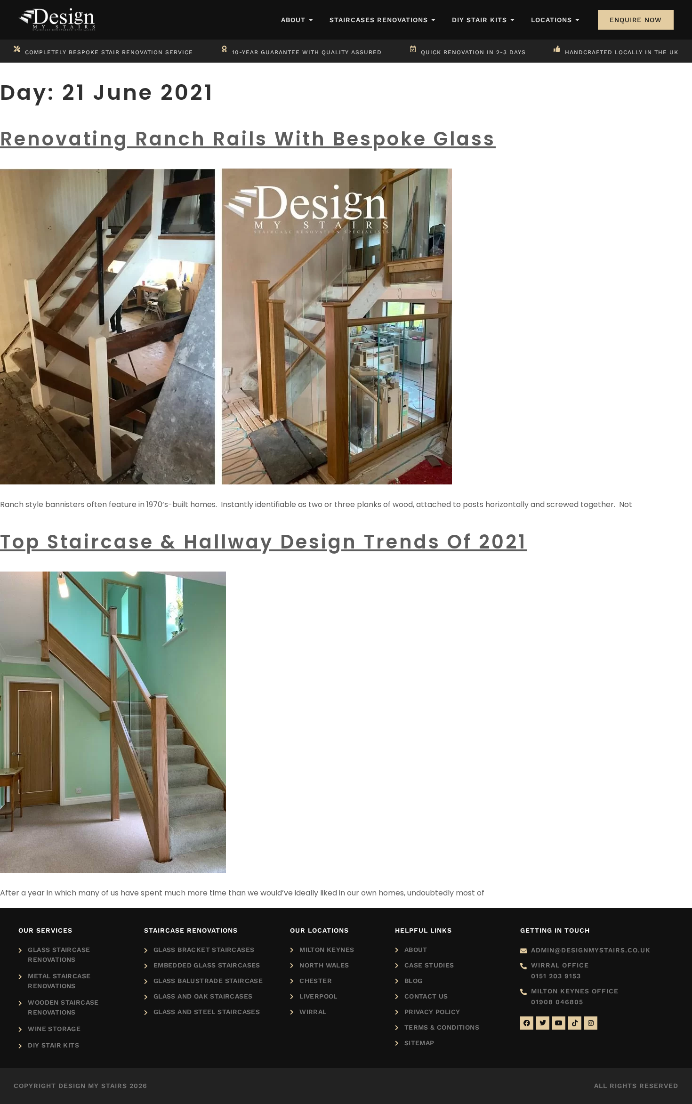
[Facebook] (526, 1023)
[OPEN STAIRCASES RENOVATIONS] (433, 20)
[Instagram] (590, 1023)
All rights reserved (636, 1085)
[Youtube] (558, 1023)
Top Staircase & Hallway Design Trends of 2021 (263, 542)
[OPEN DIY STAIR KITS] (512, 20)
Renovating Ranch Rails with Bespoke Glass (248, 139)
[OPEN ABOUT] (311, 20)
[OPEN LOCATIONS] (577, 20)
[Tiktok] (574, 1023)
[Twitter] (542, 1023)
